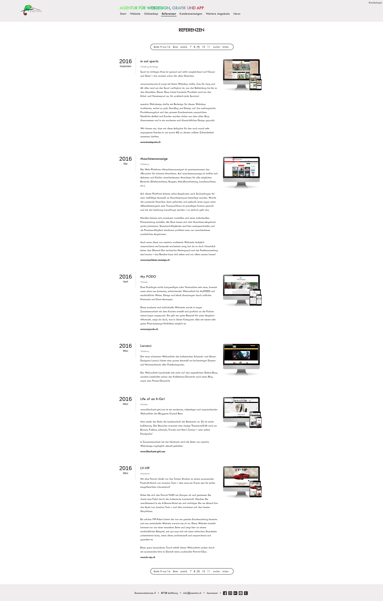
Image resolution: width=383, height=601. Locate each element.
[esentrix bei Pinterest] (241, 593)
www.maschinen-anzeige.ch (155, 259)
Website (144, 282)
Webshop (144, 66)
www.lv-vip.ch (147, 557)
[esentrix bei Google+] (235, 593)
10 (203, 47)
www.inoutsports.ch (150, 142)
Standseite (145, 473)
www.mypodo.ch (149, 329)
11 (208, 47)
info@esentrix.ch (192, 593)
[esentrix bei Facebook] (225, 593)
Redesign (154, 66)
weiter (216, 47)
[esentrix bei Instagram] (230, 593)
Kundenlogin (375, 2)
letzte (225, 47)
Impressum (212, 593)
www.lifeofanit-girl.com (152, 451)
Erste (175, 47)
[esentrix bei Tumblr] (246, 593)
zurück (183, 47)
